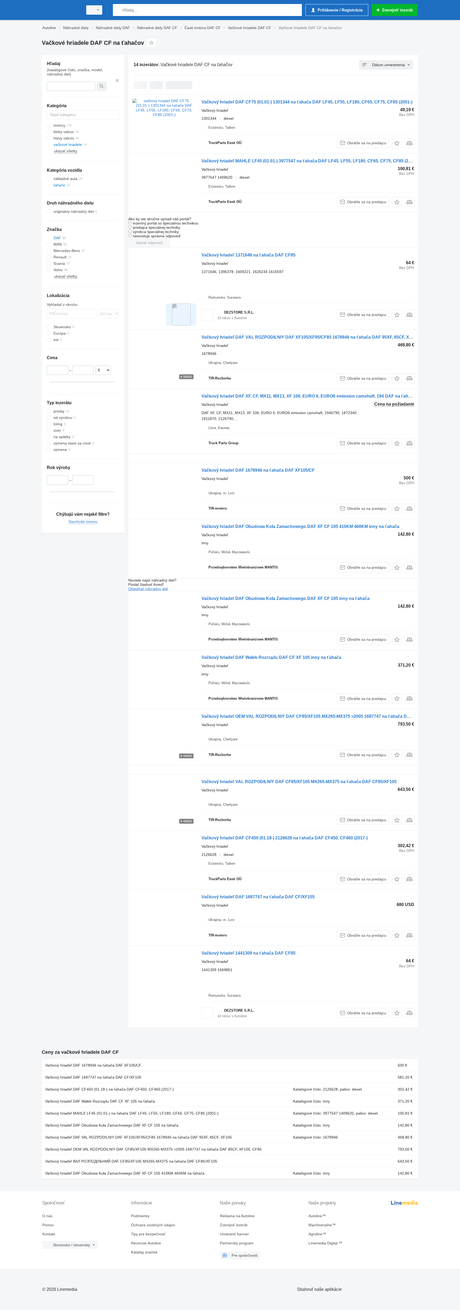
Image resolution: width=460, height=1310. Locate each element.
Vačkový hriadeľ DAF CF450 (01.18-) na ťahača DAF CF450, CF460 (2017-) (109, 1089)
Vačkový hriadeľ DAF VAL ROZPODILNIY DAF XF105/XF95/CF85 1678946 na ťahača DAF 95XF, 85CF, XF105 (310, 337)
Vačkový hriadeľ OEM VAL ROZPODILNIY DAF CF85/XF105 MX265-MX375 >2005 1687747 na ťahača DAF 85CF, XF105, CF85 (326, 716)
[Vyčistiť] (117, 80)
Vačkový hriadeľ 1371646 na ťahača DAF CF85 (248, 255)
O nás (47, 1216)
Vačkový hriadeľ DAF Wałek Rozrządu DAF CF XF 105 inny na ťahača (271, 657)
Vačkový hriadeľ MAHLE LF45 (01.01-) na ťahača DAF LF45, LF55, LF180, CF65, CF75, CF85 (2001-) (132, 1113)
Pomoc (48, 1225)
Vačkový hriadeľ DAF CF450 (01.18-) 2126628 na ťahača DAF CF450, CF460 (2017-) (285, 838)
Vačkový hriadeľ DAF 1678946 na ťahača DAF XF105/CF (258, 470)
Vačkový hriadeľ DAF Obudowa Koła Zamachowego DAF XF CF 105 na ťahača (111, 1125)
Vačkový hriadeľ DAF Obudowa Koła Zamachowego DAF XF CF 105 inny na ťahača (285, 598)
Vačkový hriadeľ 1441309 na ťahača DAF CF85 (248, 953)
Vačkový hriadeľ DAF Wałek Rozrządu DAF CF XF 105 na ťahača (100, 1101)
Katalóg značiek (144, 1252)
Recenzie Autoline (146, 1243)
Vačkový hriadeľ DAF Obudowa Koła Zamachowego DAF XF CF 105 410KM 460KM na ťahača (124, 1173)
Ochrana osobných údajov (153, 1225)
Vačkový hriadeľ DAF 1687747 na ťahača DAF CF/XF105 (258, 897)
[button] (397, 143)
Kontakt (48, 1234)
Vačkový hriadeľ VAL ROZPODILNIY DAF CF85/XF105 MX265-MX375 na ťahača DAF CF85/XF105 (299, 781)
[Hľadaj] (118, 10)
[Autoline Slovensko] (61, 10)
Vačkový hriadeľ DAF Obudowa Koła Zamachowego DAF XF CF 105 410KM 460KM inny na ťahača (300, 526)
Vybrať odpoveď (149, 243)
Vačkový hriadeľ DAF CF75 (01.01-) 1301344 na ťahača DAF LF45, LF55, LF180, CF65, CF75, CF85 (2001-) (307, 102)
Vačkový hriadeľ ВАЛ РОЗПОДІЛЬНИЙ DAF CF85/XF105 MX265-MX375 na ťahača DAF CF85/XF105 (131, 1161)
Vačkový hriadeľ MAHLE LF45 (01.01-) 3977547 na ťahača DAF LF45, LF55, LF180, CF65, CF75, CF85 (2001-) (310, 161)
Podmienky (140, 1216)
